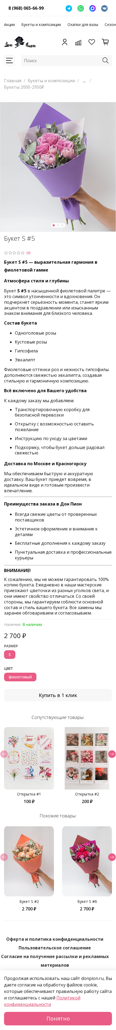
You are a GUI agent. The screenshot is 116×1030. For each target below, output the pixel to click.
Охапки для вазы (82, 24)
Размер (11, 646)
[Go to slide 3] (62, 225)
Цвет (8, 668)
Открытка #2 (87, 794)
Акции (9, 24)
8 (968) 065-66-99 (26, 8)
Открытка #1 (29, 794)
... (84, 80)
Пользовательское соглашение (55, 948)
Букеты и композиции (41, 24)
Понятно (58, 1018)
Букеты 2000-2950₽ (24, 87)
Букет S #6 (87, 901)
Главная (12, 81)
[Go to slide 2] (58, 225)
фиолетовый (20, 676)
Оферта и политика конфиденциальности (54, 939)
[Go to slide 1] (54, 225)
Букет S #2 (29, 901)
